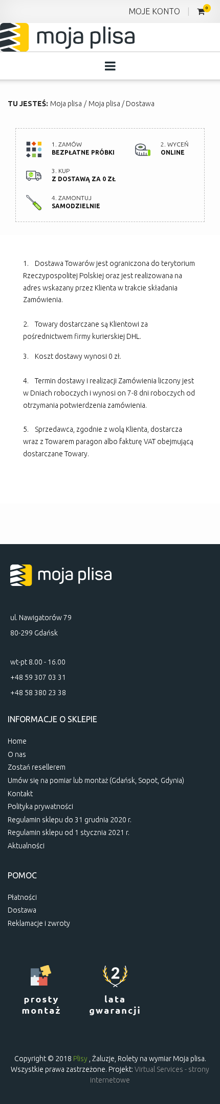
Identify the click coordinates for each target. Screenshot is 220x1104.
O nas (17, 754)
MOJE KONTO (154, 11)
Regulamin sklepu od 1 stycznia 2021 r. (68, 832)
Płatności (22, 897)
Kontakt (20, 794)
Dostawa (140, 104)
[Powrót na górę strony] (199, 1032)
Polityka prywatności (40, 806)
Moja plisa (66, 104)
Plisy (80, 1058)
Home (17, 741)
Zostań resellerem (36, 767)
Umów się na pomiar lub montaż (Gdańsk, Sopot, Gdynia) (96, 780)
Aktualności (26, 846)
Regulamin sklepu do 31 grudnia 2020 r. (69, 820)
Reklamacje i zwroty (39, 923)
